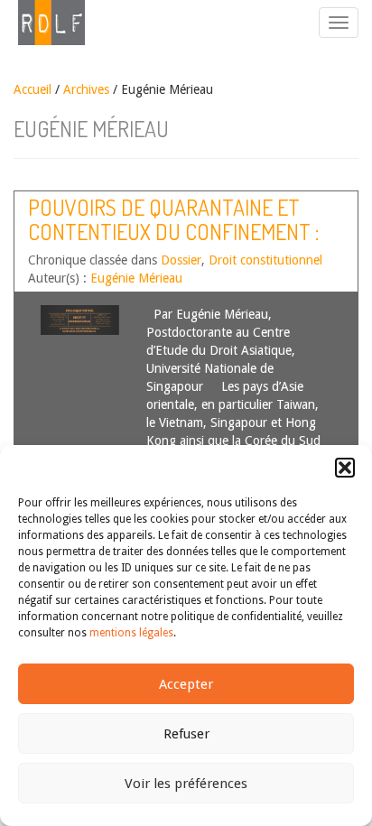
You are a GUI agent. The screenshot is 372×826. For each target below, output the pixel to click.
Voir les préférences (186, 783)
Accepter (186, 684)
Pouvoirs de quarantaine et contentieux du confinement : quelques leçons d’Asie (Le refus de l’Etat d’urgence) (173, 242)
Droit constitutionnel (265, 260)
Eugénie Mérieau (136, 278)
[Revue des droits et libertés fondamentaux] (42, 22)
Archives (86, 89)
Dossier (181, 260)
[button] (345, 468)
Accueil (32, 89)
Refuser (186, 734)
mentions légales (131, 632)
